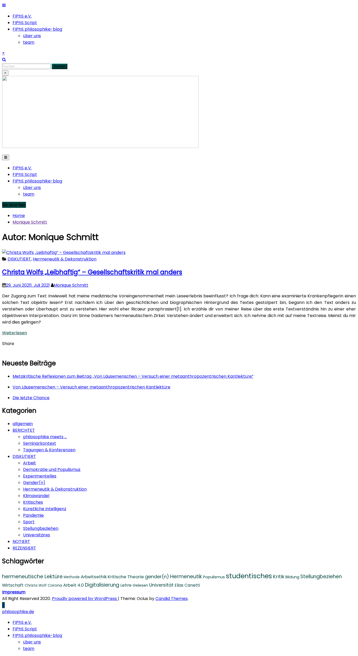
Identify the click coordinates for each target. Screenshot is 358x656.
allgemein (23, 424)
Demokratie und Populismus (51, 469)
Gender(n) (34, 483)
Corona (55, 585)
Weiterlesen (14, 333)
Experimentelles (39, 476)
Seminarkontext (39, 443)
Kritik (278, 576)
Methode (72, 577)
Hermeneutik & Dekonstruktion (64, 259)
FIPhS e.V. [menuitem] (22, 622)
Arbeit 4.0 (73, 585)
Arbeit (29, 463)
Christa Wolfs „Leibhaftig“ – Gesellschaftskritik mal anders (92, 272)
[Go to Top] (3, 605)
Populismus (214, 577)
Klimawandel (36, 496)
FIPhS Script (25, 23)
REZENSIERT (24, 548)
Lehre (126, 585)
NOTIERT (21, 541)
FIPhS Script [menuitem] (25, 629)
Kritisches (33, 502)
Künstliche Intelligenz (44, 509)
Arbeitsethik (94, 577)
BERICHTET (24, 430)
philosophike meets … (45, 437)
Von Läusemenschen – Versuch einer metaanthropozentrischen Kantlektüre (91, 387)
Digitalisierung (102, 584)
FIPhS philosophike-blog (37, 29)
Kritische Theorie (126, 577)
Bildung (292, 577)
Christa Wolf (36, 585)
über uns (32, 36)
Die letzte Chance (31, 398)
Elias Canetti (187, 585)
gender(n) (157, 576)
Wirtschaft (13, 585)
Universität (161, 585)
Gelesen (140, 585)
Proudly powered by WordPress (85, 599)
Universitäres (36, 535)
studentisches (249, 576)
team (28, 42)
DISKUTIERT (19, 259)
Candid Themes (171, 599)
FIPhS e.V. (22, 16)
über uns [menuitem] (32, 642)
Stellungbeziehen (40, 528)
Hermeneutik (186, 576)
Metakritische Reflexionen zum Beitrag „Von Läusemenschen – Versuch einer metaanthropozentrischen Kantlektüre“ (133, 376)
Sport (29, 522)
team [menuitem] (28, 649)
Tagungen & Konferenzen (49, 450)
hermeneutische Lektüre (32, 576)
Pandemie (33, 515)
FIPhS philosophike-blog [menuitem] (37, 635)
